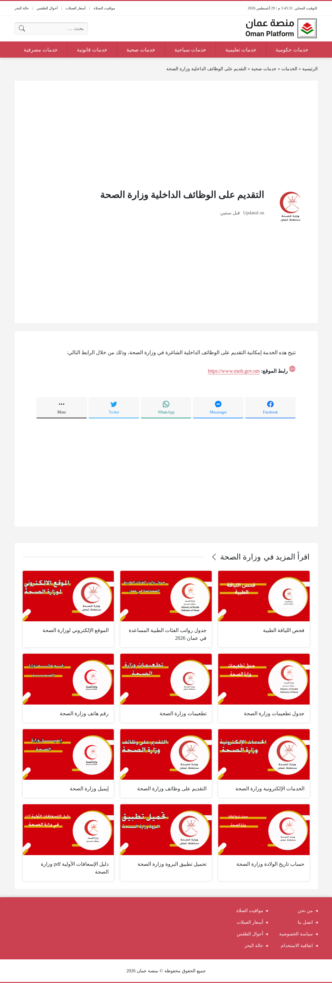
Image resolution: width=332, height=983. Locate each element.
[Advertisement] (166, 134)
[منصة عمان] (281, 28)
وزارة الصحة (240, 557)
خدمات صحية (264, 68)
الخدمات (289, 68)
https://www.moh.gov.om (234, 371)
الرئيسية (310, 68)
